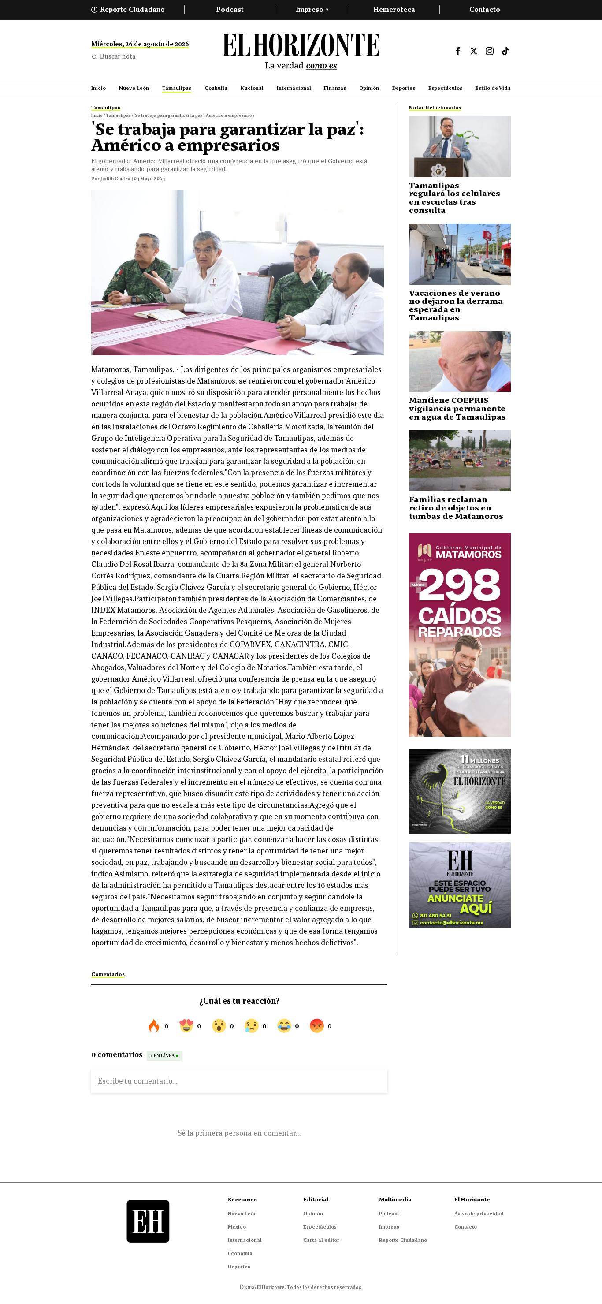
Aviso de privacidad (478, 1214)
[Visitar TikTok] (505, 51)
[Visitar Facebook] (458, 51)
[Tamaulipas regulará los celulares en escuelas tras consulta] (460, 146)
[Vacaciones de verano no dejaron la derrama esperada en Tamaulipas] (460, 254)
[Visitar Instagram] (489, 51)
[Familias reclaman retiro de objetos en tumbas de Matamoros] (460, 461)
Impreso (312, 9)
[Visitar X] (473, 51)
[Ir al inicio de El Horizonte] (301, 51)
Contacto (484, 9)
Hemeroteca (394, 9)
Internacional (245, 1240)
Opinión (313, 1214)
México (237, 1227)
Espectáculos (320, 1227)
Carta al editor (321, 1240)
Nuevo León (242, 1214)
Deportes (239, 1266)
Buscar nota (117, 56)
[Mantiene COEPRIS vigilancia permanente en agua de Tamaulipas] (460, 361)
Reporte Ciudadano (129, 9)
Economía (240, 1253)
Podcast (230, 9)
